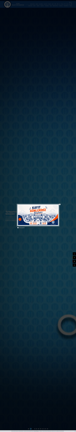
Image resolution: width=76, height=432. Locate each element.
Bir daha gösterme (22, 227)
